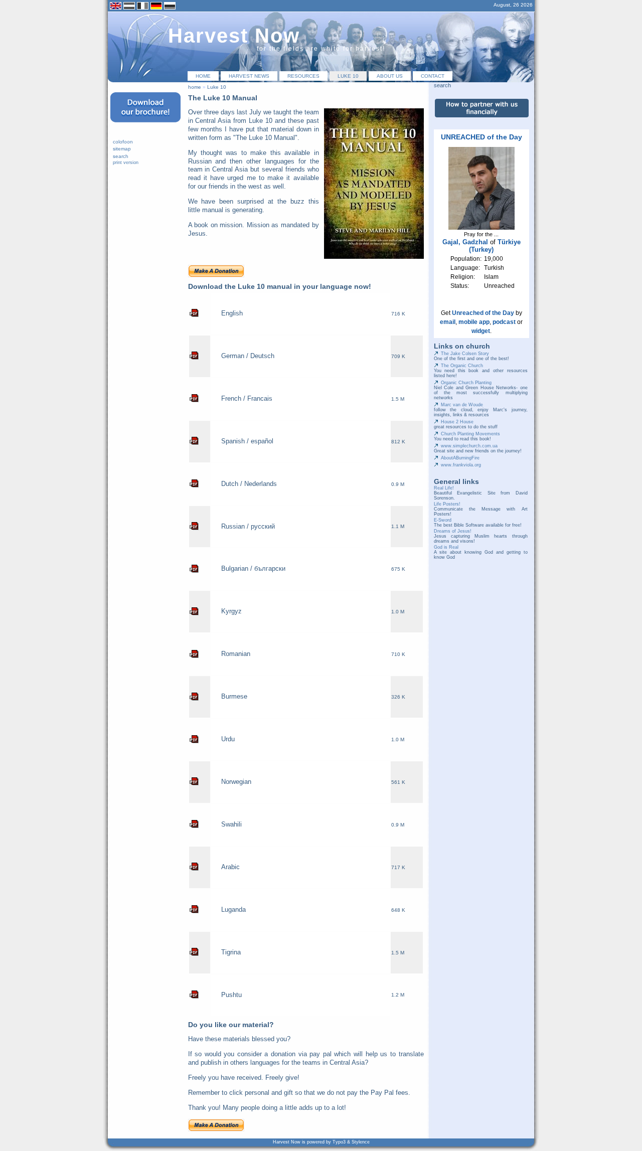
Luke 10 (348, 76)
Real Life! (444, 487)
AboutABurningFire (460, 457)
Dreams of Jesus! (452, 531)
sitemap (122, 148)
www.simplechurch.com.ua (469, 445)
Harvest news (249, 76)
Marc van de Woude (462, 404)
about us (390, 76)
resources (303, 76)
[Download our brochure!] (145, 125)
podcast (504, 321)
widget (480, 331)
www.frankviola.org (461, 464)
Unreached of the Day (483, 312)
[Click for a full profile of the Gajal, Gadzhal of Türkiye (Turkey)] (481, 227)
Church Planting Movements (470, 433)
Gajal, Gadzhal (465, 242)
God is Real (446, 547)
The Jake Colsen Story (465, 353)
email (447, 321)
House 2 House (457, 421)
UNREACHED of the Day (481, 137)
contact (432, 76)
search (120, 156)
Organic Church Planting (466, 382)
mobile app (474, 321)
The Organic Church (462, 365)
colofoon (123, 141)
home (203, 76)
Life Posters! (447, 504)
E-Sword (442, 520)
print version (125, 162)
